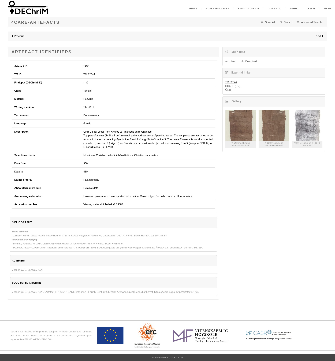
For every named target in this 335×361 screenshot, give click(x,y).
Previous (18, 35)
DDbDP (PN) (232, 86)
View (232, 61)
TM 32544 (231, 82)
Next (319, 35)
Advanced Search (311, 22)
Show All (270, 22)
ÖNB (228, 89)
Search (288, 22)
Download (251, 61)
